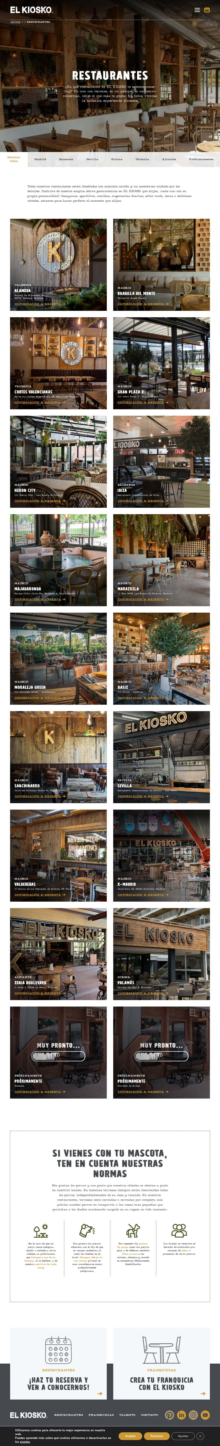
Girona (116, 159)
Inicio (15, 22)
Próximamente (201, 159)
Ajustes (183, 1436)
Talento (127, 1415)
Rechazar (156, 1436)
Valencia (142, 159)
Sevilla (92, 159)
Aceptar (130, 1436)
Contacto (149, 1415)
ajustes (25, 1442)
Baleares (66, 159)
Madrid (40, 159)
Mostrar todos (13, 159)
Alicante (169, 159)
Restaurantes (68, 1415)
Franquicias (101, 1415)
